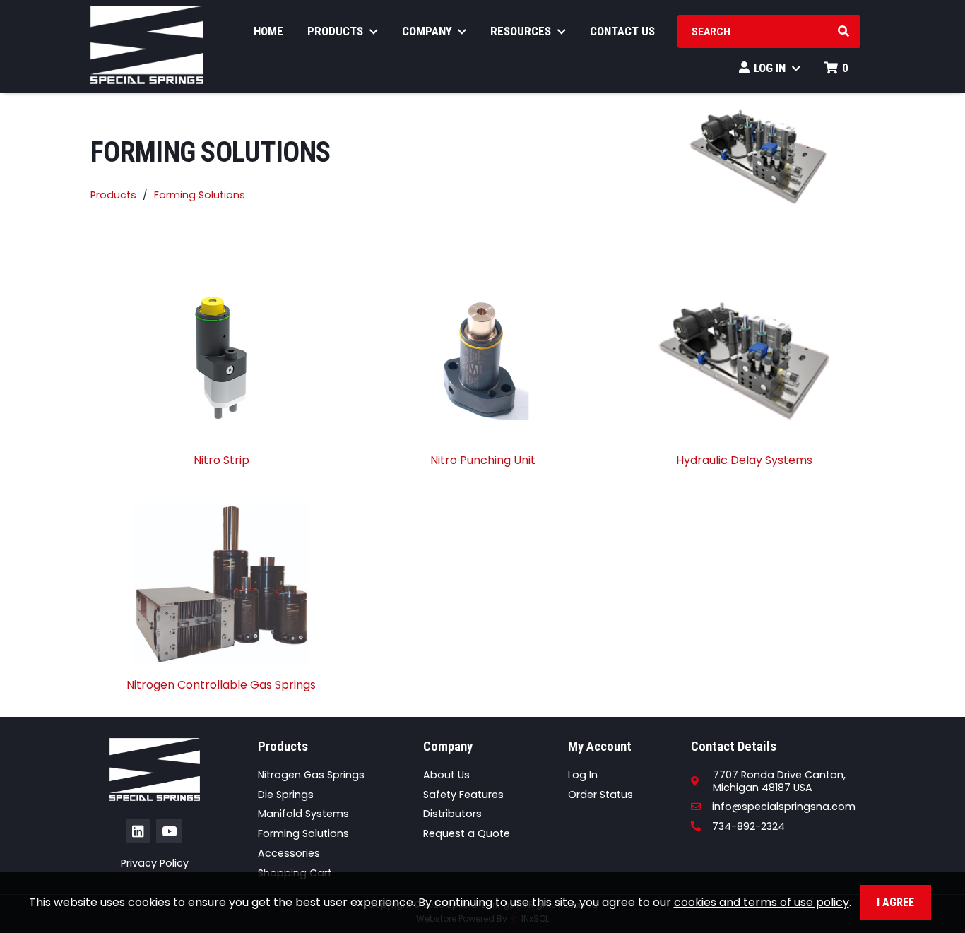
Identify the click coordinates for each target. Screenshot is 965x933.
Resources (522, 31)
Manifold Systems (303, 814)
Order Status (600, 795)
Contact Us (622, 31)
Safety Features (463, 795)
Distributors (452, 814)
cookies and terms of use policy (761, 902)
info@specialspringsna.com (783, 807)
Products (336, 31)
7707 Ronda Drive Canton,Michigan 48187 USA (779, 781)
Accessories (289, 853)
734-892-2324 (748, 826)
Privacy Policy (155, 863)
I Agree (895, 902)
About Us (446, 775)
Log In (771, 68)
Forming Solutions (199, 195)
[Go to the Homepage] (146, 47)
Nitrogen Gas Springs (311, 775)
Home (268, 31)
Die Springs (286, 795)
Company (428, 31)
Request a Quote (466, 833)
